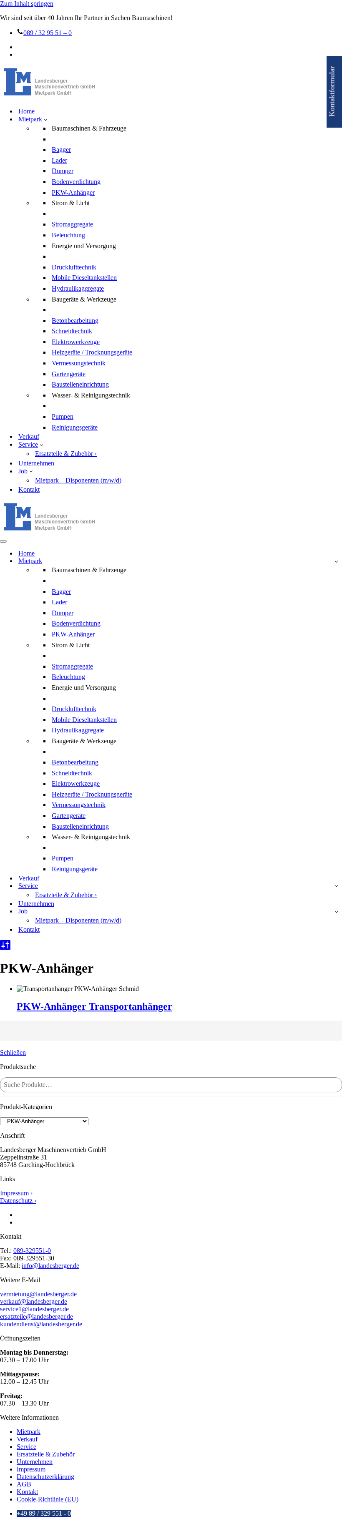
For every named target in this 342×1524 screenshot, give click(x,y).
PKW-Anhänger (73, 192)
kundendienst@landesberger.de (41, 1324)
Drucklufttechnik (74, 267)
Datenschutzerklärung (45, 1476)
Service (26, 1446)
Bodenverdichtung (76, 181)
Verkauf (28, 436)
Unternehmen (36, 463)
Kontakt (29, 489)
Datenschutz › (18, 1200)
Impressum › (16, 1193)
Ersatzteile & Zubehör (46, 1454)
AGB (24, 1484)
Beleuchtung (68, 235)
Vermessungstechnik (79, 363)
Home (26, 111)
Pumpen (62, 416)
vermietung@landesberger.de (38, 1294)
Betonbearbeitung (75, 320)
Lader (59, 160)
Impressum (31, 1469)
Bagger (61, 149)
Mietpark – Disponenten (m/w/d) (78, 480)
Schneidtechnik (72, 330)
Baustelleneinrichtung (80, 384)
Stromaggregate (72, 224)
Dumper (62, 170)
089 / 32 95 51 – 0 (47, 32)
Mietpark (28, 1431)
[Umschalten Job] (336, 911)
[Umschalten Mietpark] (336, 561)
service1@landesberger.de (34, 1309)
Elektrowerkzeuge (76, 341)
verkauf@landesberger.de (33, 1301)
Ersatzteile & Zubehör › (66, 453)
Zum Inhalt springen (26, 3)
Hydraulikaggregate (78, 288)
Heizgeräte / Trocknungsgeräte (92, 352)
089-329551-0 (32, 1250)
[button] (45, 119)
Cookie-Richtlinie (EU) (47, 1499)
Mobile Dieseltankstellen (84, 277)
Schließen (13, 1052)
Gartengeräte (69, 373)
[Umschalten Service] (336, 885)
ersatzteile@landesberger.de (36, 1316)
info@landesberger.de (50, 1265)
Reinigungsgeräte (75, 427)
